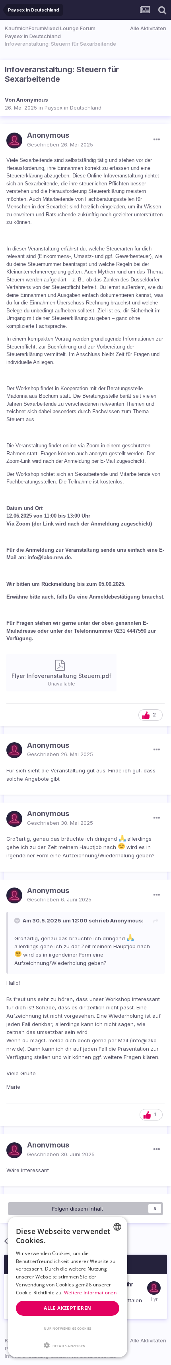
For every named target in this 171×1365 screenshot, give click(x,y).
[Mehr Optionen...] (157, 139)
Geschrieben (60, 144)
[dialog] (67, 1287)
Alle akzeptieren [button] (67, 1308)
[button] (67, 1345)
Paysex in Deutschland (73, 107)
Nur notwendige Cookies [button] (67, 1328)
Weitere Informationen (90, 1292)
